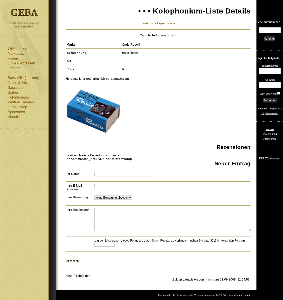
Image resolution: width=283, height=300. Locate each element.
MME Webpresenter (270, 158)
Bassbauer (16, 87)
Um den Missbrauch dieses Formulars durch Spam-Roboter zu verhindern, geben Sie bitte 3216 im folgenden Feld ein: (170, 240)
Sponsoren (16, 112)
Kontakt (14, 117)
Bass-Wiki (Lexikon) (23, 78)
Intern (12, 73)
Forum (13, 58)
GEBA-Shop (17, 107)
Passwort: (269, 79)
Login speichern (268, 93)
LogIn (247, 295)
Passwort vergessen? (270, 108)
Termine (14, 68)
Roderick (209, 280)
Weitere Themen (21, 102)
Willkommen (17, 48)
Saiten (13, 92)
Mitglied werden (270, 113)
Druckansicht (164, 295)
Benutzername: (270, 65)
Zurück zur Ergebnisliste (158, 23)
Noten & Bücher (20, 83)
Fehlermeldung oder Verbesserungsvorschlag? (197, 295)
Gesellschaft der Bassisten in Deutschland (24, 18)
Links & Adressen (21, 63)
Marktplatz (16, 53)
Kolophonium (18, 97)
